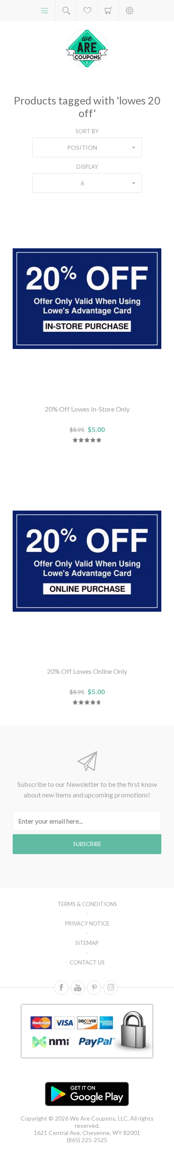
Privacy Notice (87, 923)
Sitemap (87, 943)
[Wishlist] (87, 10)
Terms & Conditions (87, 904)
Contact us (87, 962)
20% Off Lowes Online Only (87, 671)
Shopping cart (108, 10)
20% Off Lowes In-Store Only (87, 409)
